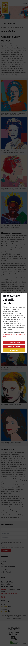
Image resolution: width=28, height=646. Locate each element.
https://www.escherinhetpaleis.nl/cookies (14, 335)
